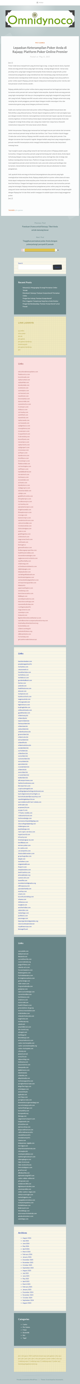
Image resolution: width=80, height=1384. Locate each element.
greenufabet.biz (23, 734)
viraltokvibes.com (24, 1013)
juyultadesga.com (24, 829)
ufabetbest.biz (23, 753)
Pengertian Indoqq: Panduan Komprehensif (37, 298)
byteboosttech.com (24, 696)
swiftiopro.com (23, 469)
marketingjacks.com (24, 1197)
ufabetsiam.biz (23, 726)
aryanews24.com (23, 807)
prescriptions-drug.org (26, 1008)
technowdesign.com (25, 818)
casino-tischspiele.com (25, 1048)
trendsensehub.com (24, 526)
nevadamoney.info (24, 1138)
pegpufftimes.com (24, 964)
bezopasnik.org (23, 1113)
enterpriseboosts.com (25, 1040)
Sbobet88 (26, 1332)
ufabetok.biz (22, 769)
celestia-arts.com (24, 967)
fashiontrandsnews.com (26, 783)
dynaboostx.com (23, 455)
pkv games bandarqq (25, 341)
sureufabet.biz (23, 756)
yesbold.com (22, 686)
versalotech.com (23, 474)
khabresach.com (23, 1208)
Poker (25, 1330)
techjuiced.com (23, 694)
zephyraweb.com (23, 420)
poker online (51, 1358)
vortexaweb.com (23, 423)
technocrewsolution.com (26, 1010)
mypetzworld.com (24, 834)
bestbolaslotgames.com (26, 577)
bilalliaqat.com (22, 596)
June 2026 (26, 1243)
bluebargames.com (24, 973)
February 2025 (27, 1287)
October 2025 (27, 1265)
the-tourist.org (23, 1029)
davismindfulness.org (25, 631)
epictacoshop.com (24, 1127)
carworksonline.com (25, 994)
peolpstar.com (23, 989)
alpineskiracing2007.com (26, 1175)
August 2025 (27, 1270)
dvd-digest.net (23, 1146)
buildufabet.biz (23, 778)
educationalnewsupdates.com (28, 372)
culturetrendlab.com (25, 523)
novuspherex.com (24, 428)
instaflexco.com (23, 458)
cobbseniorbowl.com (25, 815)
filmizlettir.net (22, 956)
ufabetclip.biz (22, 718)
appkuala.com (22, 1094)
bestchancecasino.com (25, 593)
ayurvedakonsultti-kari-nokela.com (29, 802)
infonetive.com (23, 1124)
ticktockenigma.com (24, 528)
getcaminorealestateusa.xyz (27, 639)
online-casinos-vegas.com (26, 1192)
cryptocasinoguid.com (25, 788)
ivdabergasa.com (23, 826)
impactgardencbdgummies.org (28, 921)
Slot (24, 1335)
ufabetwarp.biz (23, 715)
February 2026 (27, 1254)
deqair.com (21, 859)
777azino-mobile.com (25, 813)
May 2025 (26, 1279)
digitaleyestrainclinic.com (26, 1186)
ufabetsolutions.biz (24, 745)
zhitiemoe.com (23, 902)
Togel (24, 1338)
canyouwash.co (23, 669)
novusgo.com (22, 515)
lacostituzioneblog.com (26, 897)
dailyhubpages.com (24, 569)
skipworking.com (23, 1059)
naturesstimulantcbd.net (26, 924)
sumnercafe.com (23, 878)
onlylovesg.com (23, 564)
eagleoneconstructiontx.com (28, 558)
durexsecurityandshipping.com (28, 821)
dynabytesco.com (24, 485)
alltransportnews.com (25, 780)
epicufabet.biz (23, 764)
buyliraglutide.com (24, 707)
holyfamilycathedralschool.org (28, 623)
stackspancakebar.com (25, 1154)
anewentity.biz (23, 1092)
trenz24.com (22, 1056)
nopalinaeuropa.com (25, 926)
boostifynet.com (23, 439)
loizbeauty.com (23, 1062)
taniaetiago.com (23, 913)
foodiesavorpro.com (25, 501)
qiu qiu (20, 336)
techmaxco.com (23, 477)
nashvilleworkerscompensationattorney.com (33, 620)
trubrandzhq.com (24, 436)
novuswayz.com (23, 450)
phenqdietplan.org (24, 875)
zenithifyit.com (23, 415)
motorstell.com (23, 1002)
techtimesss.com (23, 997)
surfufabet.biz (23, 751)
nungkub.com (22, 905)
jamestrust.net (23, 1054)
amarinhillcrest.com (24, 1027)
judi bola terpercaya (39, 1356)
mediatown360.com (24, 1184)
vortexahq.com (23, 412)
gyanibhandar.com (24, 713)
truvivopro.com (23, 407)
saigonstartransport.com (26, 1119)
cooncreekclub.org (24, 962)
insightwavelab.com (24, 509)
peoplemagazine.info (25, 664)
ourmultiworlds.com (24, 959)
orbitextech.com (23, 537)
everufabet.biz (23, 772)
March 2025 (26, 1284)
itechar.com (22, 683)
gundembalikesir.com (25, 680)
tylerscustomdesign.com (26, 992)
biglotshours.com (24, 705)
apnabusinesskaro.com (25, 1216)
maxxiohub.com (23, 417)
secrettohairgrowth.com (26, 1105)
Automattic (59, 1379)
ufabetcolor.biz (23, 737)
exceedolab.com (23, 480)
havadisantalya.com (24, 672)
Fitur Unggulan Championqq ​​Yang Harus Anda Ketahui (40, 301)
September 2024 (28, 1300)
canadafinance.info (24, 1135)
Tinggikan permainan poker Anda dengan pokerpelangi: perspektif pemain (40, 240)
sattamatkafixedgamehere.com (28, 580)
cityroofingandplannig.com (27, 824)
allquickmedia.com (24, 1078)
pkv (19, 350)
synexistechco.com (24, 404)
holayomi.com (22, 615)
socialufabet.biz (23, 748)
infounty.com (22, 837)
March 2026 (26, 1252)
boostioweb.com (23, 377)
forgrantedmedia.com (25, 986)
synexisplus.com (23, 390)
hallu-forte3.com (23, 1162)
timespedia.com (23, 1067)
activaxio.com (22, 482)
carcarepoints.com (24, 851)
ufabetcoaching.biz (24, 628)
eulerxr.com (22, 531)
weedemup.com (23, 591)
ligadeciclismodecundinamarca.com (29, 618)
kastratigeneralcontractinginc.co (29, 794)
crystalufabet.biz (23, 767)
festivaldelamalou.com (25, 975)
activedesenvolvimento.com (27, 566)
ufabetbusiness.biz (24, 732)
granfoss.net (22, 1170)
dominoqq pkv (22, 344)
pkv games (19, 210)
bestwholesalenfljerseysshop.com (29, 796)
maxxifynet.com (23, 396)
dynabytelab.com (23, 385)
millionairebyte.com (24, 634)
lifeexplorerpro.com (24, 512)
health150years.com (25, 1005)
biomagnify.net (23, 929)
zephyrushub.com (24, 380)
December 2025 (28, 1260)
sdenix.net (21, 1024)
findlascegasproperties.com (27, 550)
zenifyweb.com (23, 542)
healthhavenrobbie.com (26, 553)
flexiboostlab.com (24, 463)
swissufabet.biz (23, 729)
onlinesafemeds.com (25, 710)
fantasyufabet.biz (24, 723)
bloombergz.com (23, 1037)
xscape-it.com (22, 810)
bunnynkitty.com (23, 1111)
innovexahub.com (24, 399)
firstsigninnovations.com (26, 978)
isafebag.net (22, 1035)
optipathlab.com (23, 382)
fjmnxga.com (22, 1116)
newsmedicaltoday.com (25, 604)
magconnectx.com (24, 610)
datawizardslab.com (24, 490)
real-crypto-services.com (26, 832)
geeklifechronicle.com (25, 496)
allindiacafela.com (24, 1173)
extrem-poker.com (24, 845)
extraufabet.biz (23, 740)
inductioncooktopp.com (26, 601)
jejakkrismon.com (23, 1070)
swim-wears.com (23, 983)
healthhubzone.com (24, 688)
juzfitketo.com (23, 916)
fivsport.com (22, 867)
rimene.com (22, 1140)
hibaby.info (21, 585)
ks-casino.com (23, 848)
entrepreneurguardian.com (27, 583)
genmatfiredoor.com (25, 547)
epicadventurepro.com (25, 507)
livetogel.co (22, 545)
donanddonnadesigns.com (27, 555)
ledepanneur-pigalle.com (26, 1143)
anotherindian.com (24, 907)
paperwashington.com (25, 588)
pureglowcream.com (25, 1100)
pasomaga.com (23, 918)
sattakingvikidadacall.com (26, 574)
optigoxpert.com (23, 447)
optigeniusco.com (24, 426)
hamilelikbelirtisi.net (24, 472)
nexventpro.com (23, 442)
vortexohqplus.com (24, 466)
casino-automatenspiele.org (27, 1046)
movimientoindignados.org (27, 883)
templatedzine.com (24, 869)
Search (20, 263)
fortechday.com (23, 637)
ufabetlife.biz (22, 742)
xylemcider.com (23, 910)
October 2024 (27, 1298)
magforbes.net (23, 1019)
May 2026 (26, 1246)
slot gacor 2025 (27, 1356)
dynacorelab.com (23, 401)
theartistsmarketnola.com (26, 1148)
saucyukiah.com (23, 951)
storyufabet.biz (23, 761)
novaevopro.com (23, 431)
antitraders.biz (23, 805)
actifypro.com (22, 453)
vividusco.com (22, 409)
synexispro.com (23, 612)
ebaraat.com (22, 691)
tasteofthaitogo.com (25, 1108)
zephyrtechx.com (24, 445)
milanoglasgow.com (24, 1159)
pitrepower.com (23, 1181)
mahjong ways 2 (24, 1361)
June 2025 (26, 1276)
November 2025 (28, 1262)
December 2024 (28, 1292)
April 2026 (26, 1249)
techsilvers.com (23, 861)
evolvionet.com (23, 388)
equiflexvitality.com (24, 561)
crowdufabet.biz (23, 775)
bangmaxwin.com (23, 1121)
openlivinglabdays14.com (26, 799)
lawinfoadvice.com (24, 872)
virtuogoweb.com (24, 702)
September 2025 (28, 1268)
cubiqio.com (22, 493)
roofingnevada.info (24, 607)
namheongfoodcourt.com (26, 1157)
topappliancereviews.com (26, 1200)
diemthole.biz (22, 1073)
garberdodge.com (24, 981)
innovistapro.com (24, 461)
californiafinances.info (25, 1132)
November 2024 (28, 1295)
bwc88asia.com (23, 842)
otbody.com (22, 1051)
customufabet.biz (24, 759)
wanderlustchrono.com (26, 520)
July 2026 (26, 1241)
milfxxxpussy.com (24, 886)
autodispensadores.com (26, 599)
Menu (41, 3)
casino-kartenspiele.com (26, 1043)
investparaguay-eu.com (26, 840)
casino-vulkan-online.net (26, 1178)
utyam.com (21, 894)
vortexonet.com (23, 393)
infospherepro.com (24, 499)
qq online (21, 331)
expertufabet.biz (23, 721)
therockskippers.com (25, 1167)
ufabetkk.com (22, 1075)
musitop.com (22, 891)
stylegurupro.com (24, 488)
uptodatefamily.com (24, 888)
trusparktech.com (24, 434)
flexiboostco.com (24, 374)
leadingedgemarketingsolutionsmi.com (31, 791)
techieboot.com (23, 677)
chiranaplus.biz (23, 1151)
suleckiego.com (23, 1219)
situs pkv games (40, 1358)
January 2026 (27, 1257)
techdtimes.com (23, 675)
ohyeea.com (22, 899)
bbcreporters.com (24, 786)
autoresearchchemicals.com (27, 1213)
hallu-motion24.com (24, 1165)
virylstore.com (23, 1000)
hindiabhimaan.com (24, 1205)
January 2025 (27, 1289)
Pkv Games (40, 43)
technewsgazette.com (25, 1081)
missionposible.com (24, 1189)
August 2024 (27, 1303)
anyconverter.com (24, 1065)
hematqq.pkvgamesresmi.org (27, 1364)
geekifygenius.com (24, 534)
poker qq (57, 1361)
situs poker (22, 333)
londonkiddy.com (23, 626)
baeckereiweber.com (25, 661)
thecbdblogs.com (24, 1211)
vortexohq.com (23, 504)
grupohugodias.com (24, 856)
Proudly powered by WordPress (27, 1379)
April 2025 (26, 1281)
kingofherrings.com (24, 1086)
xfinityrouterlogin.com (25, 1194)
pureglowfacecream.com (26, 1084)
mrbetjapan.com (23, 1089)
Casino (25, 1324)
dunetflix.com (22, 880)
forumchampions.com (25, 970)
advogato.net (22, 1032)
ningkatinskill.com (24, 864)
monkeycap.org (23, 1021)
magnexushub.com (24, 699)
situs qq (58, 1356)
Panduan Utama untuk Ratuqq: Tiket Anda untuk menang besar (40, 226)
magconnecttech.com (25, 539)
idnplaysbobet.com (24, 572)
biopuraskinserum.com (25, 1130)
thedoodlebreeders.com (26, 853)
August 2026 (27, 1238)
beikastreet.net (23, 954)
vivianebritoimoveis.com (26, 1016)
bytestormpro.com (24, 518)
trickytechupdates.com (25, 1202)
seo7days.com (23, 1097)
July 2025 (26, 1273)
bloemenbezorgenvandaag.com (28, 1102)
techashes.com (23, 667)
